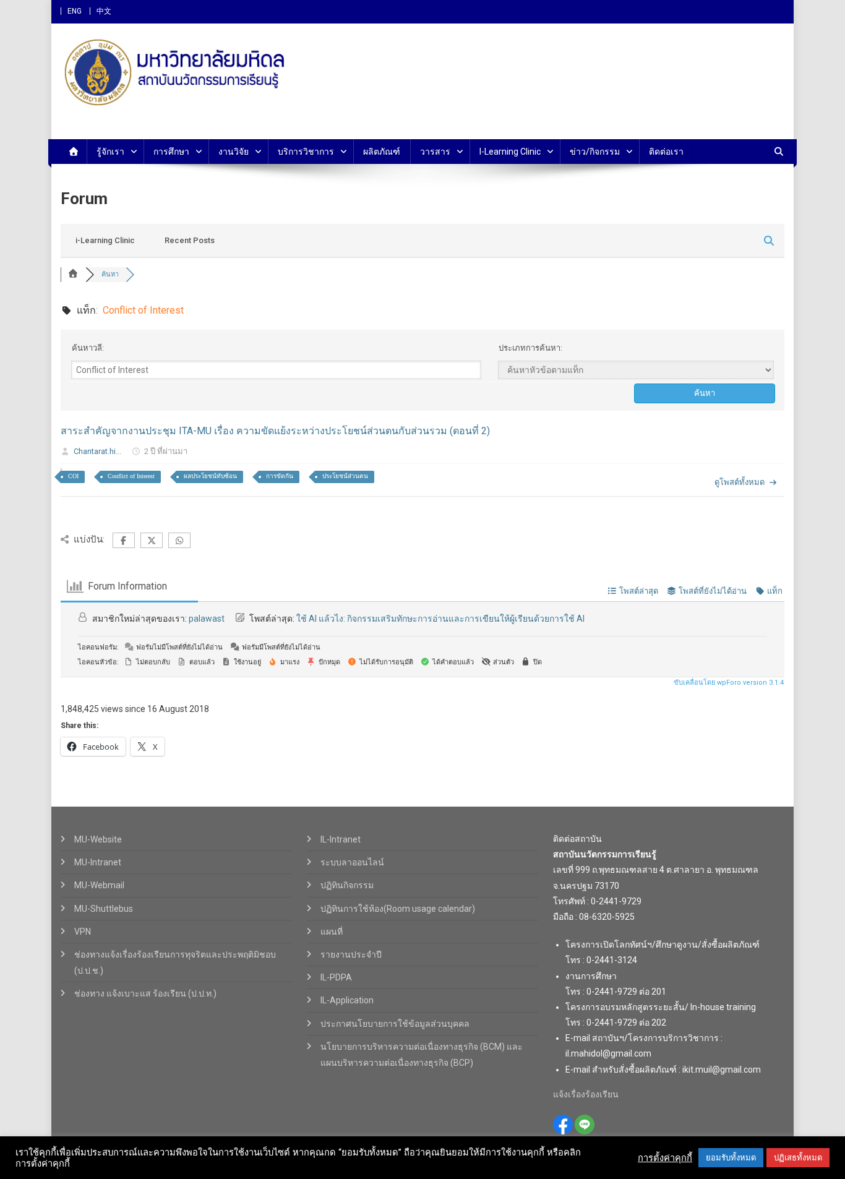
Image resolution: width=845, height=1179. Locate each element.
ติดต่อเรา (666, 151)
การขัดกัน (279, 476)
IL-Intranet (340, 839)
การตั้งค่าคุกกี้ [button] (665, 1158)
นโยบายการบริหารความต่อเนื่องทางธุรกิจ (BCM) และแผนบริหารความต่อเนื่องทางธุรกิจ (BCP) (421, 1055)
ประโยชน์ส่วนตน (345, 476)
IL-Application (347, 1000)
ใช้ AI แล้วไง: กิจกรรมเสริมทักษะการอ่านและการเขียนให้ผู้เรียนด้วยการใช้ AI (440, 619)
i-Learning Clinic (510, 151)
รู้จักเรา (110, 151)
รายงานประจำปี (351, 954)
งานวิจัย (233, 151)
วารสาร (435, 151)
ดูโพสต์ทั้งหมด (739, 482)
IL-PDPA (336, 977)
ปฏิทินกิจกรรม (347, 885)
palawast (207, 619)
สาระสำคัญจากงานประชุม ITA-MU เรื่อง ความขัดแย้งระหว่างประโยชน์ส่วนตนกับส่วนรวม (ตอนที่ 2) (275, 431)
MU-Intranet (97, 862)
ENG (74, 11)
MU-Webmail (99, 885)
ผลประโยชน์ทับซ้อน (210, 476)
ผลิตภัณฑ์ (381, 151)
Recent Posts (190, 240)
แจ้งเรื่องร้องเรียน (586, 1094)
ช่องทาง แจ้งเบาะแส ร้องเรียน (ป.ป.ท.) (145, 993)
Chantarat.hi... (97, 451)
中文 (104, 11)
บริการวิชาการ (306, 151)
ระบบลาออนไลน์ (352, 862)
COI (73, 476)
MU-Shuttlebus (103, 909)
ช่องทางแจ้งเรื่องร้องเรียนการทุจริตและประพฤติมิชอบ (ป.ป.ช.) (175, 962)
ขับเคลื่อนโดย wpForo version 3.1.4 (728, 683)
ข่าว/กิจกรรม (595, 151)
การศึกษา (171, 151)
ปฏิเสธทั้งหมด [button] (798, 1157)
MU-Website (98, 839)
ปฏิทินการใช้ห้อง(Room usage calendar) (397, 909)
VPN (82, 932)
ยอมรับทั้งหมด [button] (731, 1157)
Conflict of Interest (131, 476)
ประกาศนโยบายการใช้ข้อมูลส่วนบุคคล (395, 1024)
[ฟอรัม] (73, 274)
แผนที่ (331, 932)
